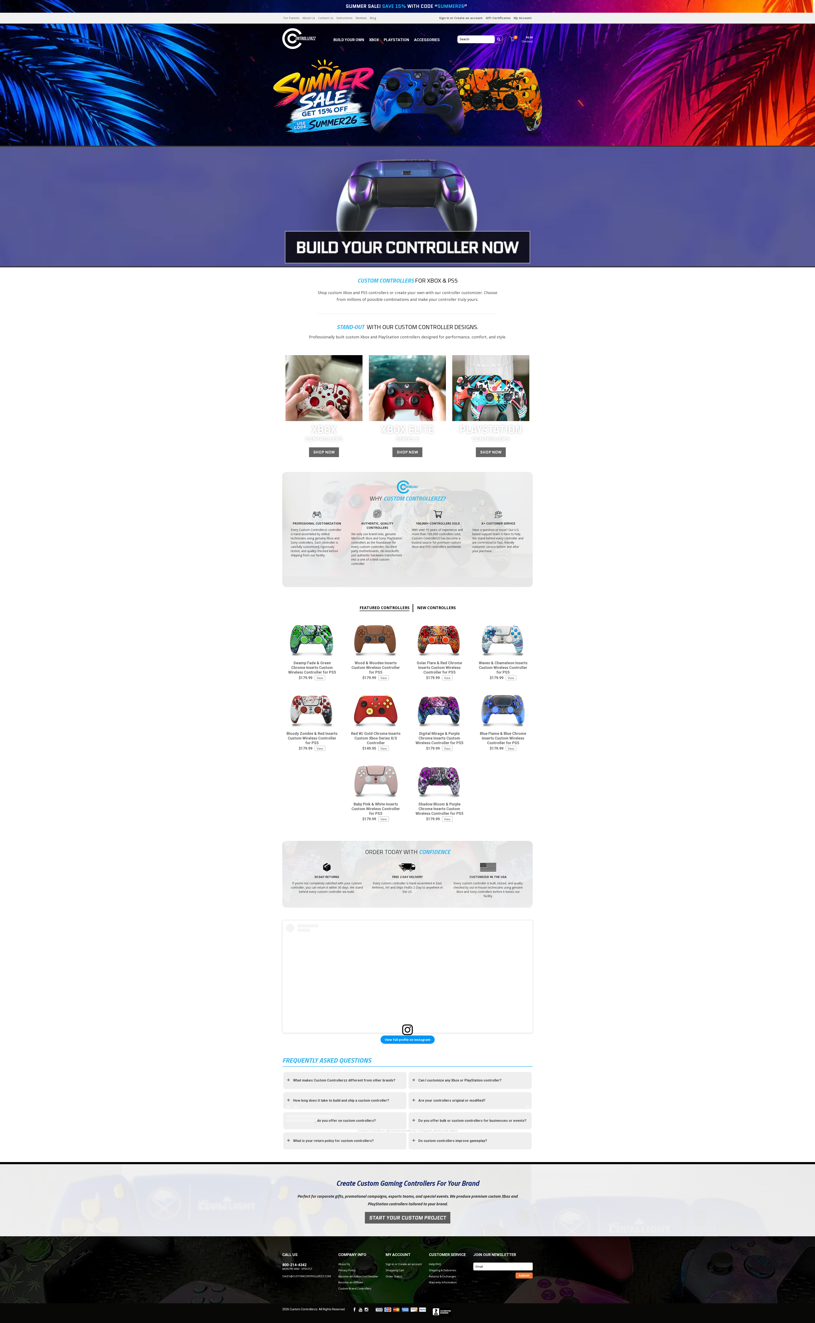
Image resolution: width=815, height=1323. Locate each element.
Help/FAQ (435, 1264)
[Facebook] (354, 1310)
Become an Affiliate (350, 1282)
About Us (308, 18)
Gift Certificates (498, 18)
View (320, 678)
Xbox (374, 40)
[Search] (498, 39)
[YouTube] (360, 1310)
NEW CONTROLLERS (436, 607)
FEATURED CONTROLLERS (384, 607)
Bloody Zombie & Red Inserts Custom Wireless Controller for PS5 (312, 738)
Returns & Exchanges (442, 1276)
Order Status (394, 1276)
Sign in (444, 18)
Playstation (396, 40)
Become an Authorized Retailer (358, 1276)
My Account (523, 18)
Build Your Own (348, 40)
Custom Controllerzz (371, 1130)
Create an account (468, 18)
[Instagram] (366, 1310)
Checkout (527, 41)
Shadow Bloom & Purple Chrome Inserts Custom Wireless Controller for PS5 (439, 808)
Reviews (361, 18)
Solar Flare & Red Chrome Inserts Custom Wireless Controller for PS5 (439, 667)
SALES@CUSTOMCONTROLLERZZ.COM (306, 1276)
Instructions (344, 18)
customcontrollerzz (402, 1130)
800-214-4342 (294, 1265)
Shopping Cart (395, 1270)
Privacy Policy (347, 1270)
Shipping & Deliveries (442, 1270)
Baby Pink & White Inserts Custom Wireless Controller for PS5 (375, 808)
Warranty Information (443, 1282)
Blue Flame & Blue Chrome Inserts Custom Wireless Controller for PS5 (503, 738)
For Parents (291, 18)
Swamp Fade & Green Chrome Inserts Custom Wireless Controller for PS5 (312, 667)
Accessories (427, 40)
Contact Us (325, 18)
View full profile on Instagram (407, 1040)
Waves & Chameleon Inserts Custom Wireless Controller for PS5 (503, 667)
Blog (373, 18)
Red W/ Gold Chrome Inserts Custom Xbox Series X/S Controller (375, 738)
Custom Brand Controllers (354, 1288)
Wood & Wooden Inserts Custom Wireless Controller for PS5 (375, 667)
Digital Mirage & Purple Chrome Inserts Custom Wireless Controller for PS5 (439, 738)
